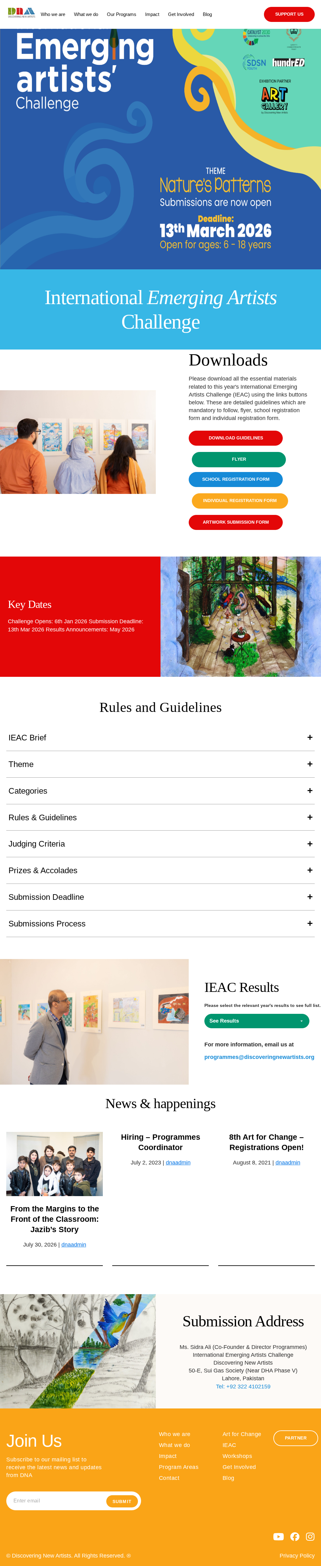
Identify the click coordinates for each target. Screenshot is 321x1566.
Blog (228, 1478)
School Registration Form (236, 479)
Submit (122, 1501)
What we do (174, 1445)
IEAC (229, 1445)
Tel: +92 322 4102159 (243, 1386)
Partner (296, 1438)
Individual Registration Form (240, 500)
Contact (169, 1478)
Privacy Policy (297, 1556)
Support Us (289, 14)
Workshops (237, 1456)
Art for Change (242, 1434)
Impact (168, 1456)
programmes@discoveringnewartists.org (259, 1057)
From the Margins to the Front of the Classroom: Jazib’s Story (54, 1219)
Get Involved (239, 1467)
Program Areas (179, 1467)
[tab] (160, 738)
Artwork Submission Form (236, 522)
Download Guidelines (236, 438)
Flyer (239, 459)
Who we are (175, 1434)
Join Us (34, 1440)
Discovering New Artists (21, 14)
